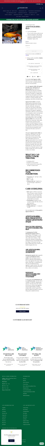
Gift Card (18, 16)
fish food (40, 193)
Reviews (24, 380)
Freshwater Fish (23, 10)
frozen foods (38, 194)
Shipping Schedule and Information (34, 70)
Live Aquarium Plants (11, 12)
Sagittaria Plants (26, 420)
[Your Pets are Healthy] (8, 348)
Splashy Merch (25, 16)
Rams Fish (4, 422)
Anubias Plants (25, 407)
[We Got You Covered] (22, 348)
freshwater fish (30, 117)
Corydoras (4, 411)
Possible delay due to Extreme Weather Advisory (34, 66)
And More (4, 424)
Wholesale (25, 393)
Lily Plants (24, 418)
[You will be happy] (36, 348)
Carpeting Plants (26, 411)
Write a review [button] (22, 311)
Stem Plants (25, 417)
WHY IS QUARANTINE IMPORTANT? (8, 365)
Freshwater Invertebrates (34, 10)
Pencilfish (32, 144)
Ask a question (34, 72)
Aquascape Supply (33, 12)
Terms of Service (26, 382)
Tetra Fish (3, 420)
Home (27, 24)
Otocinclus (28, 144)
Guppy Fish (4, 415)
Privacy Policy (25, 384)
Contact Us (27, 14)
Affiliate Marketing (26, 395)
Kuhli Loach (37, 144)
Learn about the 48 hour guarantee (36, 365)
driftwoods (32, 106)
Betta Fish (14, 10)
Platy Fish (3, 418)
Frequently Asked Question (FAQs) (29, 391)
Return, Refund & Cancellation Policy (29, 386)
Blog (38, 14)
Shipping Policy (26, 388)
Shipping (27, 43)
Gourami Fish (4, 413)
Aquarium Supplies (22, 12)
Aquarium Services (18, 14)
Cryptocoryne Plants (26, 424)
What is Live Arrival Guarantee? (22, 365)
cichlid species (31, 138)
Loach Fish (4, 417)
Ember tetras (39, 142)
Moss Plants (25, 415)
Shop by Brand (8, 14)
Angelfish (3, 407)
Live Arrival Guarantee (34, 63)
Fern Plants (25, 413)
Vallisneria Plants (26, 422)
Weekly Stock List (7, 10)
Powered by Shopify (22, 441)
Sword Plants (25, 409)
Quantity (28, 45)
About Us (33, 14)
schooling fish (35, 137)
